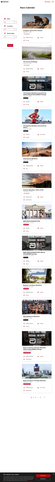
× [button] (53, 473)
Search (10, 45)
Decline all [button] (43, 478)
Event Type (10, 33)
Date (8, 19)
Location (10, 26)
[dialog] (27, 477)
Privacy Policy (30, 480)
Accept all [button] (43, 475)
